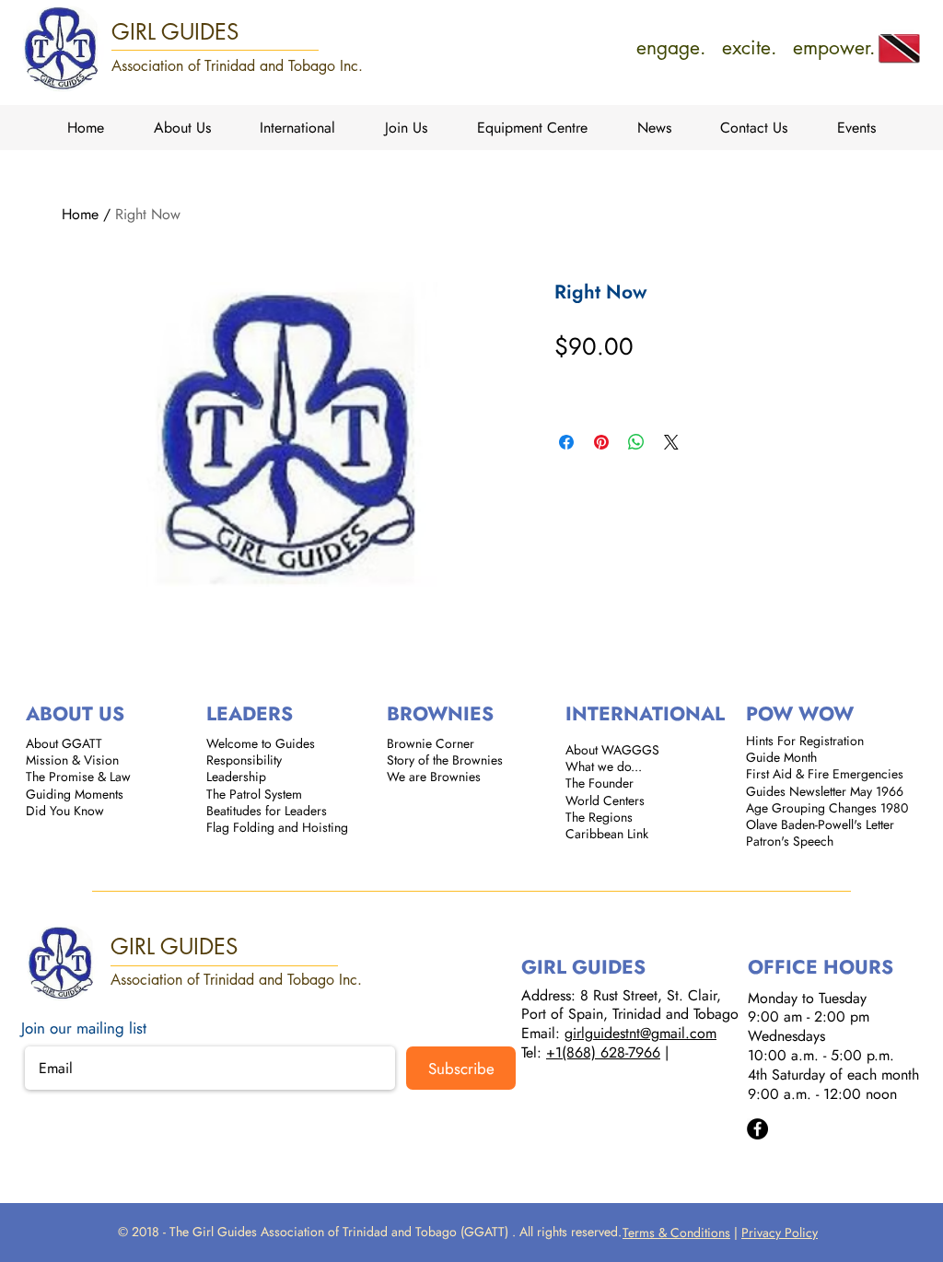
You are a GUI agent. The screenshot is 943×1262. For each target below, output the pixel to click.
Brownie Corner (430, 743)
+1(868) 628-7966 (603, 1052)
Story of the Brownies (445, 760)
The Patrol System (254, 794)
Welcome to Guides (260, 743)
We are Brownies (434, 776)
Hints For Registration (805, 740)
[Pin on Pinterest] (601, 442)
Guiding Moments (74, 794)
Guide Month (781, 757)
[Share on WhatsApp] (636, 442)
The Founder (599, 783)
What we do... (603, 766)
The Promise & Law (78, 776)
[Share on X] (671, 442)
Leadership (236, 776)
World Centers (605, 800)
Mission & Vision (72, 760)
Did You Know (65, 810)
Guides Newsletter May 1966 (824, 791)
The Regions (599, 817)
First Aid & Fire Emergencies (824, 774)
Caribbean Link (606, 833)
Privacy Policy (779, 1232)
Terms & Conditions (676, 1232)
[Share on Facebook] (566, 442)
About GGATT (64, 743)
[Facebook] (757, 1128)
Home (80, 214)
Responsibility (244, 760)
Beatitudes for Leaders (266, 810)
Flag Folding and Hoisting (277, 827)
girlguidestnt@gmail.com (640, 1033)
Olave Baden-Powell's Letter (820, 824)
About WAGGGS (612, 750)
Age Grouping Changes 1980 (827, 808)
